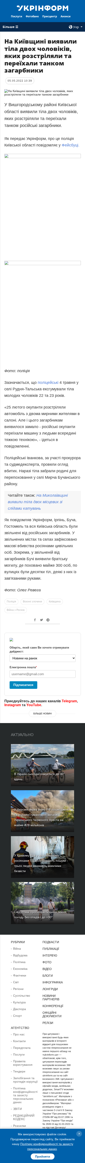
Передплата (22, 1047)
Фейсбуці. (70, 145)
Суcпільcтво (21, 995)
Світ (16, 982)
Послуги (16, 16)
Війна (17, 948)
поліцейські (48, 382)
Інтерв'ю (49, 955)
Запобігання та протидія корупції (25, 1079)
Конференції (52, 1006)
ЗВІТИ (17, 1109)
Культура (19, 1002)
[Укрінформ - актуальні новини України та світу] (42, 7)
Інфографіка (52, 982)
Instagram (12, 705)
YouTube (33, 705)
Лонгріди (50, 989)
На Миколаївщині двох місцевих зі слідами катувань (38, 502)
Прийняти (42, 1156)
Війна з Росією (16, 610)
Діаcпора (19, 1009)
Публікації (50, 949)
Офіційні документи (51, 1014)
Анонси (66, 16)
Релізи (47, 1023)
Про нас (19, 1034)
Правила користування (22, 1062)
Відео (47, 969)
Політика (19, 962)
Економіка (20, 968)
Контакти (19, 1041)
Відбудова (20, 955)
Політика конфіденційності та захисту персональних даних (25, 1095)
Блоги (47, 975)
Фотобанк (32, 16)
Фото (46, 962)
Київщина (55, 601)
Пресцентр (49, 16)
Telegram (69, 701)
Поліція (11, 601)
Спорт (17, 1015)
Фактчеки (19, 975)
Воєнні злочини (32, 601)
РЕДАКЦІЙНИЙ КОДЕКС (23, 1117)
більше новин (42, 713)
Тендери (19, 1071)
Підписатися (23, 685)
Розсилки (19, 1125)
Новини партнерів (50, 997)
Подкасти (50, 942)
